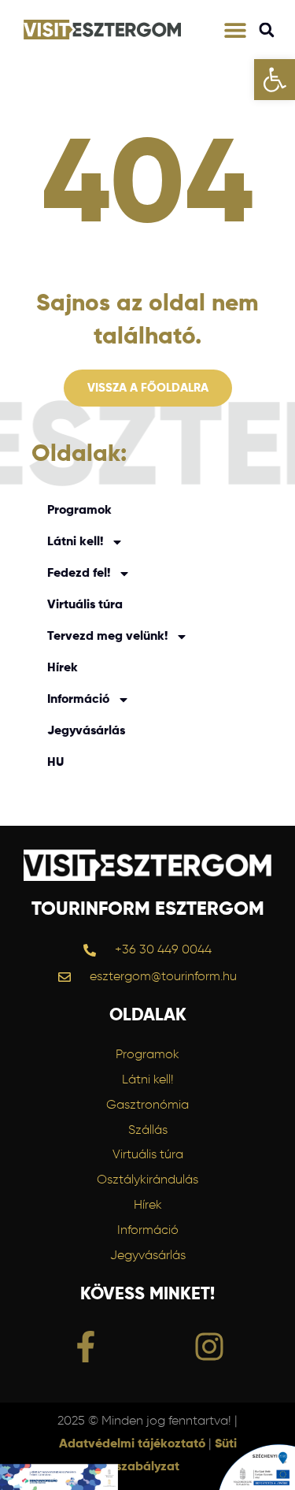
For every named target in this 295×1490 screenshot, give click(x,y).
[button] (235, 29)
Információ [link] (78, 699)
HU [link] (55, 762)
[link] (274, 79)
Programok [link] (79, 510)
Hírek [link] (62, 668)
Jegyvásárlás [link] (86, 731)
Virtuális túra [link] (85, 605)
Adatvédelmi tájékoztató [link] (132, 1444)
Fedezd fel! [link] (78, 573)
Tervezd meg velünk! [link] (107, 636)
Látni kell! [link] (75, 542)
